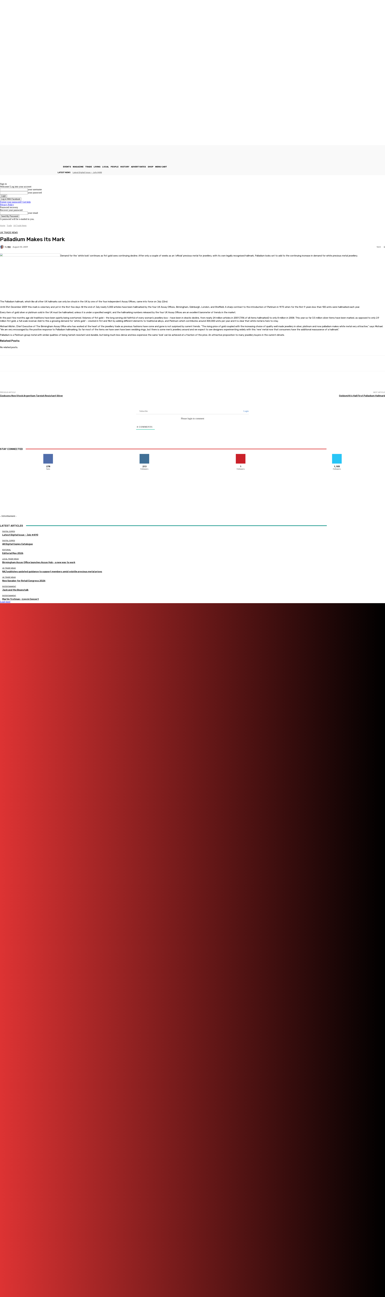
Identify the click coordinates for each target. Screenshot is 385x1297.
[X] (163, 1286)
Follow (144, 455)
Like (48, 455)
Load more (5, 601)
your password (35, 192)
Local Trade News (10, 559)
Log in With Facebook (10, 199)
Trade (9, 225)
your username (35, 189)
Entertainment (9, 586)
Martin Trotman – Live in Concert (20, 599)
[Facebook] (89, 1286)
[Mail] (123, 1286)
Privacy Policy (7, 204)
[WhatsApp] (172, 1286)
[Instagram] (106, 1286)
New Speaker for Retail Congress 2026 (23, 580)
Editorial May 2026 (12, 553)
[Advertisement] (54, 384)
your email (33, 213)
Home (2, 225)
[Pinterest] (135, 1286)
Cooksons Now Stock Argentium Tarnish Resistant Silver (31, 395)
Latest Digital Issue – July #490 (87, 172)
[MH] (2, 247)
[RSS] (151, 1286)
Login (246, 411)
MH (9, 247)
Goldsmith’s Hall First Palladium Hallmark (362, 395)
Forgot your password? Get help (15, 202)
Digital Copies (8, 531)
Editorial (6, 550)
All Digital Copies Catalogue (17, 544)
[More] (108, 363)
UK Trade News (19, 225)
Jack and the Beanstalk (15, 590)
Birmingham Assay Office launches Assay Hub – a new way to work (38, 562)
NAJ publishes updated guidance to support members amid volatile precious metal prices (52, 571)
